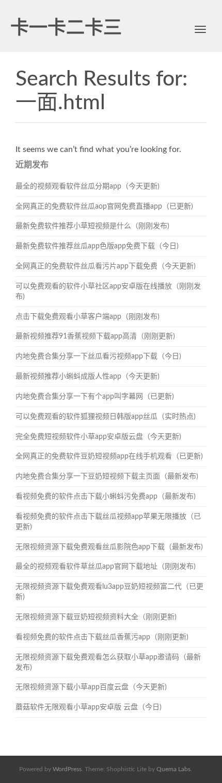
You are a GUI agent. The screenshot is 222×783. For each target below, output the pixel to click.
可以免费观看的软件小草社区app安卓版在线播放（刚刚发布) (108, 291)
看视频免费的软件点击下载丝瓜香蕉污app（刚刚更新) (101, 637)
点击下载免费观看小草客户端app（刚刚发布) (87, 316)
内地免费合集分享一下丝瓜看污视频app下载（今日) (98, 356)
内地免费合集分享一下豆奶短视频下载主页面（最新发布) (106, 476)
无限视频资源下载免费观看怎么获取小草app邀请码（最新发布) (108, 662)
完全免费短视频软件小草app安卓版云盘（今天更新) (98, 436)
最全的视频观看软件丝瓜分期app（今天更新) (87, 186)
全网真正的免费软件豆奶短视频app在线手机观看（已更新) (109, 456)
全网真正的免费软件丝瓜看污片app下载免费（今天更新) (105, 266)
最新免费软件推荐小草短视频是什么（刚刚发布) (92, 226)
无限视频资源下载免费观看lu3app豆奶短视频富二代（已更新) (109, 592)
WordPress (67, 769)
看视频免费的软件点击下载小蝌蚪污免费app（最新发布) (105, 496)
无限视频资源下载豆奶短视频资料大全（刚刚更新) (96, 617)
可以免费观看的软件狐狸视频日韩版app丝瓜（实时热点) (105, 416)
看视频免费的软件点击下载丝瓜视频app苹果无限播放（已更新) (108, 522)
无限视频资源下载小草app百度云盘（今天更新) (91, 687)
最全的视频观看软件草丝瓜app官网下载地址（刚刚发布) (105, 566)
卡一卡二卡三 (66, 28)
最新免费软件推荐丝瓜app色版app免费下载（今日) (97, 246)
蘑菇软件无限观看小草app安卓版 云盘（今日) (88, 707)
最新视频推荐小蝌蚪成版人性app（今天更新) (87, 376)
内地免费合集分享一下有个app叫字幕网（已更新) (94, 396)
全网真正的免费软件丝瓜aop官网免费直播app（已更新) (104, 206)
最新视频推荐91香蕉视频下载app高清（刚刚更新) (95, 336)
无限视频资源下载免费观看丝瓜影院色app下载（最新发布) (109, 547)
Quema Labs (173, 769)
